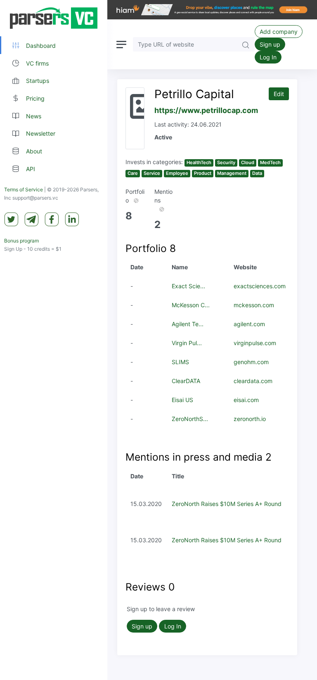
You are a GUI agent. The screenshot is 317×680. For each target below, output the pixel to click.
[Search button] (246, 44)
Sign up (270, 44)
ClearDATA (186, 380)
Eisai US (182, 399)
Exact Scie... (188, 285)
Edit (279, 93)
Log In (268, 57)
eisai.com (246, 399)
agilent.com (249, 323)
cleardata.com (253, 380)
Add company (279, 31)
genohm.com (251, 361)
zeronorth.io (250, 418)
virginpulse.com (255, 342)
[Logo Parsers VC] (53, 18)
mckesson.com (254, 304)
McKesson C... (191, 304)
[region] (53, 340)
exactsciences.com (260, 285)
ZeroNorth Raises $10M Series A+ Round (227, 503)
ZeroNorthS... (190, 418)
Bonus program (21, 241)
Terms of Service (23, 189)
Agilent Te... (187, 323)
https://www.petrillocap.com (206, 110)
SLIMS (180, 361)
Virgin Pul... (187, 342)
